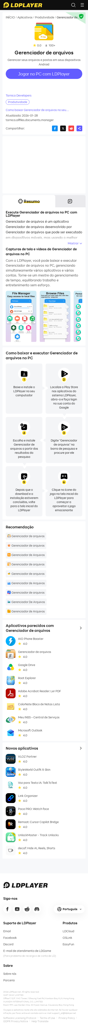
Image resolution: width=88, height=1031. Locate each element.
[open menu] (82, 4)
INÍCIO (10, 17)
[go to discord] (37, 909)
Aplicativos (25, 17)
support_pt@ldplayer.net (64, 1013)
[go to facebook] (7, 909)
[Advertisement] (44, 164)
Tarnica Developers (19, 95)
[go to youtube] (17, 909)
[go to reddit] (27, 909)
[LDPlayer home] (22, 5)
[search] (73, 4)
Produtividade (44, 17)
